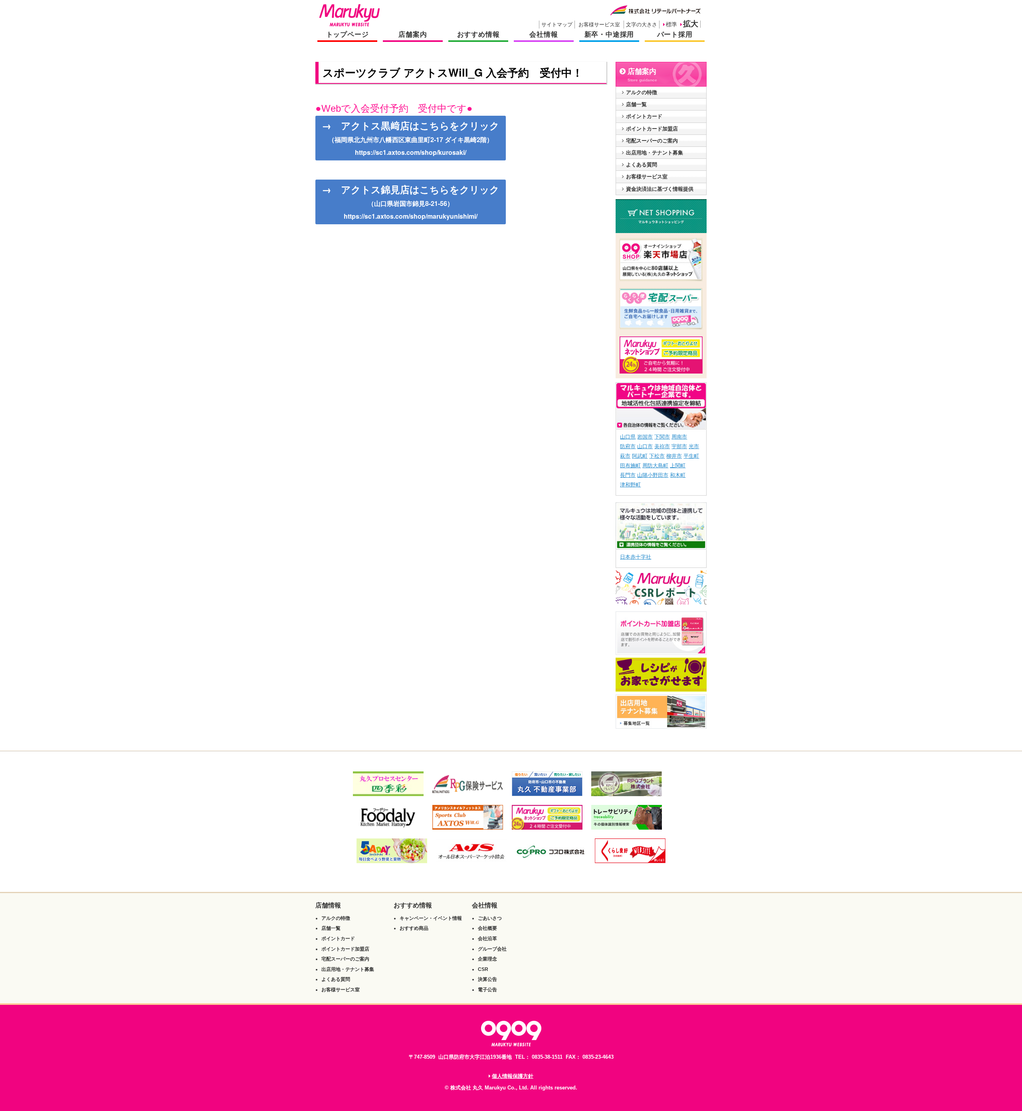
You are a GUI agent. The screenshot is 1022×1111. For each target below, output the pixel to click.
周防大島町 (655, 466)
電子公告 (487, 989)
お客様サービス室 (599, 25)
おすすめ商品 (414, 928)
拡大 (690, 24)
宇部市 (679, 446)
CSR (483, 969)
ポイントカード (644, 116)
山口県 (628, 437)
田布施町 (630, 466)
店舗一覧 (636, 104)
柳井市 (674, 456)
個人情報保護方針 (512, 1076)
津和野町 (630, 485)
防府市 (628, 446)
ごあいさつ (490, 918)
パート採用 (675, 34)
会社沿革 (487, 938)
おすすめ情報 (478, 34)
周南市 (679, 437)
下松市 (657, 456)
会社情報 (543, 34)
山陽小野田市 (652, 475)
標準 (671, 25)
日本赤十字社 (635, 557)
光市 (694, 446)
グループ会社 (492, 949)
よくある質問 (641, 165)
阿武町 (640, 456)
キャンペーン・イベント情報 (431, 918)
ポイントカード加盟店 (652, 129)
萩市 (625, 456)
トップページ (347, 34)
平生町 (691, 456)
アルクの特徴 (641, 92)
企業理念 (487, 959)
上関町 (677, 466)
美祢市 (662, 446)
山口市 (645, 446)
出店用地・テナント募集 (654, 153)
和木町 (677, 475)
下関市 (662, 437)
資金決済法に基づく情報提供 (659, 189)
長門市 (628, 475)
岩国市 (645, 437)
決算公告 (487, 979)
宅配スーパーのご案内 (652, 141)
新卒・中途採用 (609, 34)
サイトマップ (556, 25)
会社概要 (487, 928)
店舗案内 (412, 34)
